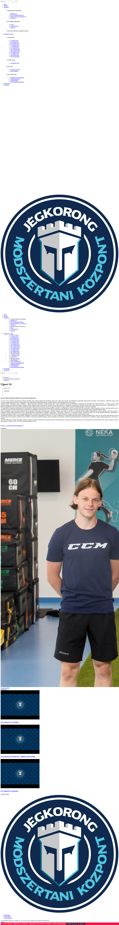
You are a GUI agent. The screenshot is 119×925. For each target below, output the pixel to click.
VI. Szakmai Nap (14, 48)
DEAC (12, 24)
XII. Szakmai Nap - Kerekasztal (9, 791)
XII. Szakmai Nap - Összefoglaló (9, 722)
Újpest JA (12, 18)
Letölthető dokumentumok (17, 77)
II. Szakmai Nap (14, 42)
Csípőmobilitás (14, 80)
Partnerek (6, 7)
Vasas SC (12, 27)
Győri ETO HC (14, 26)
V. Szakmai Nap (14, 46)
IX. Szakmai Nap (14, 52)
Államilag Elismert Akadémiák (12, 378)
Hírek (5, 4)
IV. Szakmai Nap (14, 45)
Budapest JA (13, 13)
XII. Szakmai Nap (15, 56)
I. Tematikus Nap (14, 63)
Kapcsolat (6, 85)
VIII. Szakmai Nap (15, 50)
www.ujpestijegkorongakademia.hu (14, 425)
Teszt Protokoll (14, 71)
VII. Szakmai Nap (15, 49)
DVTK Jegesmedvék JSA (17, 15)
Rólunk (6, 5)
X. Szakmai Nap (14, 53)
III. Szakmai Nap (14, 43)
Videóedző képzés (15, 79)
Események (7, 83)
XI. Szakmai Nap (14, 55)
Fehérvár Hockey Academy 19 (18, 16)
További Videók (5, 794)
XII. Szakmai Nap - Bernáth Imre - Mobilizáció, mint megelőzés (18, 756)
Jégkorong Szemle (15, 69)
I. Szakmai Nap (14, 40)
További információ (72, 923)
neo (2, 922)
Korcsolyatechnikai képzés (17, 82)
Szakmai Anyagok (8, 34)
